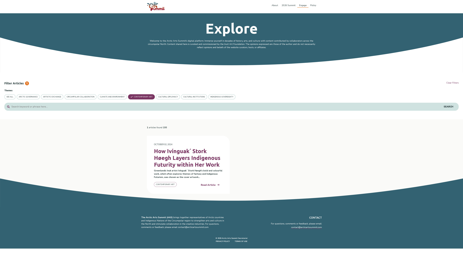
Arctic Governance (28, 97)
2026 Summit (289, 5)
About (275, 5)
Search (448, 106)
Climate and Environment (112, 97)
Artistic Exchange (52, 97)
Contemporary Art (143, 97)
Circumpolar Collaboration (80, 97)
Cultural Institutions (194, 97)
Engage (303, 5)
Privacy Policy (223, 241)
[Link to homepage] (157, 6)
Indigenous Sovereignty (222, 97)
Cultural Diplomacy (168, 97)
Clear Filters (452, 82)
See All (10, 97)
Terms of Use (241, 241)
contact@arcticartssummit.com (306, 227)
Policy (313, 5)
